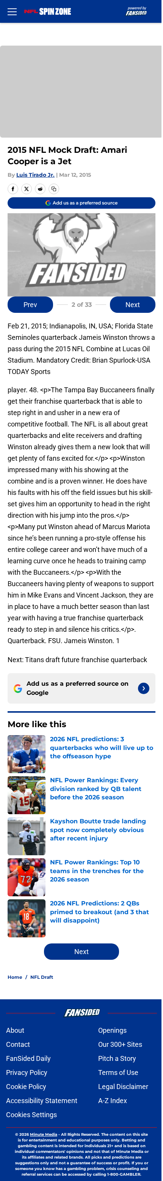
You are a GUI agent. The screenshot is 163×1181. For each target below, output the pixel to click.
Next (132, 305)
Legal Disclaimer (123, 1087)
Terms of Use (118, 1072)
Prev (30, 305)
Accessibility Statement (41, 1101)
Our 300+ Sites (120, 1044)
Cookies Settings (31, 1115)
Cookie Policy (26, 1087)
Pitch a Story (117, 1058)
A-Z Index (112, 1101)
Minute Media (43, 1134)
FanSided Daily (28, 1058)
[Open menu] (12, 11)
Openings (112, 1030)
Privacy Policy (26, 1072)
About (15, 1030)
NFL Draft (41, 977)
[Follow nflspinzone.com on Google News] (143, 688)
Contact (18, 1044)
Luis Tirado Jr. (35, 174)
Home (15, 977)
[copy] (54, 189)
